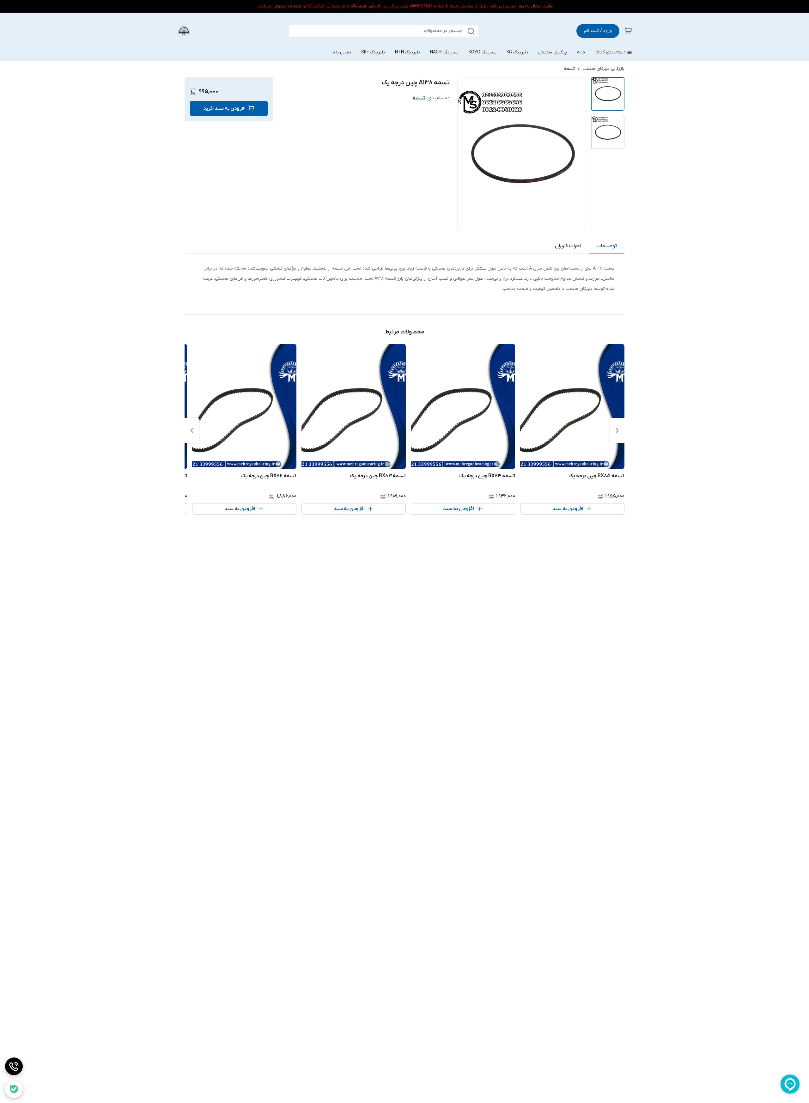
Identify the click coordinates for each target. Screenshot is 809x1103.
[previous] (617, 430)
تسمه (569, 69)
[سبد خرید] (628, 31)
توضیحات (606, 246)
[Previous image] (466, 154)
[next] (191, 430)
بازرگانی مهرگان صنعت (603, 69)
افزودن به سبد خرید (224, 108)
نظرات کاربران (568, 246)
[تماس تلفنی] (14, 1066)
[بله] (14, 1089)
